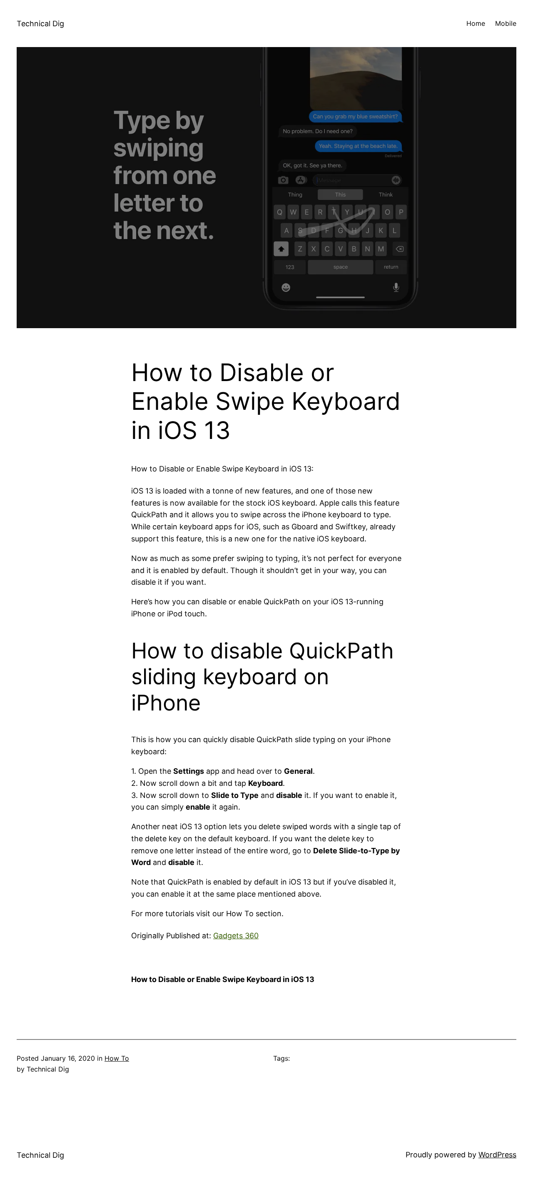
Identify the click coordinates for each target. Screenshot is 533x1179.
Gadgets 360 (236, 935)
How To (117, 1058)
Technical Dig (40, 23)
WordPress (497, 1154)
